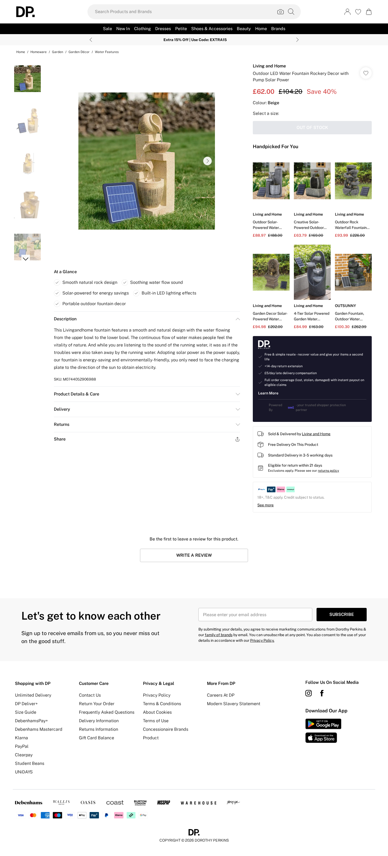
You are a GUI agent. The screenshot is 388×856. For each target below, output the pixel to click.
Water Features (107, 52)
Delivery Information (99, 720)
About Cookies (157, 712)
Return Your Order (96, 703)
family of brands (219, 635)
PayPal (22, 746)
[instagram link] (308, 693)
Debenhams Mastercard (38, 729)
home (20, 52)
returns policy (328, 471)
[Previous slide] (90, 39)
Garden (57, 52)
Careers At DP (220, 695)
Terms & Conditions (162, 703)
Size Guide (25, 712)
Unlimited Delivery (33, 695)
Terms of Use (156, 720)
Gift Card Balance (96, 737)
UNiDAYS (24, 771)
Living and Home (269, 65)
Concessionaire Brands (165, 729)
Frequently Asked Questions (106, 712)
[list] (146, 161)
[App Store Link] (323, 730)
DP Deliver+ (26, 703)
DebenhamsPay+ (31, 720)
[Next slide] (297, 39)
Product (151, 737)
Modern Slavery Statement (233, 703)
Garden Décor (79, 52)
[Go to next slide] (207, 161)
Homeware (38, 52)
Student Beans (29, 763)
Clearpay (24, 754)
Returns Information (98, 729)
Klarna (21, 737)
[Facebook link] (322, 693)
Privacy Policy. (262, 640)
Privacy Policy (156, 695)
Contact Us (90, 695)
